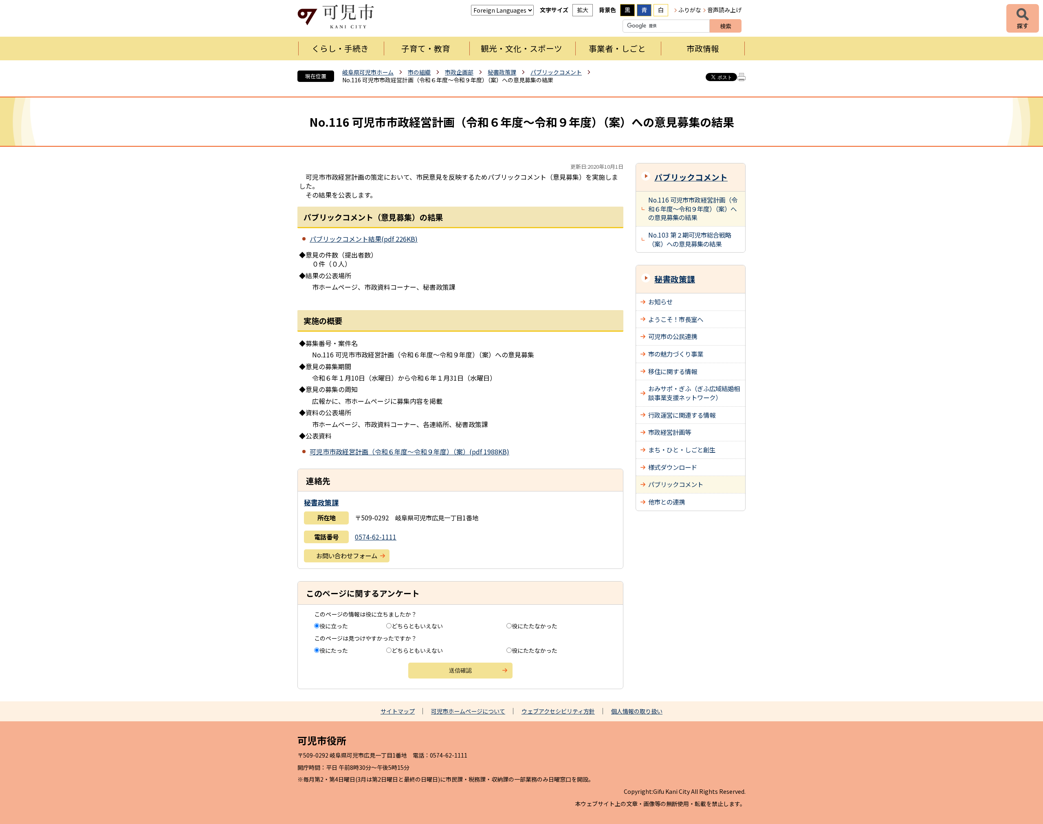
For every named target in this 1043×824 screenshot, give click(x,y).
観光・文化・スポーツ (521, 48)
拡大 (582, 10)
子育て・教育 (425, 48)
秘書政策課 (502, 72)
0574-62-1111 (375, 536)
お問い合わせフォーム (346, 555)
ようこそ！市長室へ (675, 319)
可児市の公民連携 (672, 336)
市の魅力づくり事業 (675, 353)
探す (1022, 18)
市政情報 (703, 48)
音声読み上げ (724, 10)
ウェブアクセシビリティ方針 (558, 711)
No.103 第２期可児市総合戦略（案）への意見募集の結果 (689, 239)
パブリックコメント (556, 72)
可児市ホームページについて (468, 711)
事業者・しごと (617, 48)
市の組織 (419, 72)
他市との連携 (666, 501)
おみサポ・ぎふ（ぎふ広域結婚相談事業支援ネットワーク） (694, 393)
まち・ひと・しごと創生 (681, 449)
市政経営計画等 (669, 431)
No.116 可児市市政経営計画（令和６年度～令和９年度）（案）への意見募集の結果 (692, 208)
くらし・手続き (340, 48)
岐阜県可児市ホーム (368, 72)
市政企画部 (459, 72)
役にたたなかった (534, 626)
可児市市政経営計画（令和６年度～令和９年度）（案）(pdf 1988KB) (409, 451)
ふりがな (689, 10)
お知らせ (660, 301)
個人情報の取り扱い (636, 711)
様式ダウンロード (672, 467)
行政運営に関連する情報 (681, 414)
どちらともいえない (417, 626)
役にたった (333, 650)
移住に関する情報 (672, 371)
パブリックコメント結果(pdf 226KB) (364, 239)
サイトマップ (398, 711)
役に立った (333, 626)
